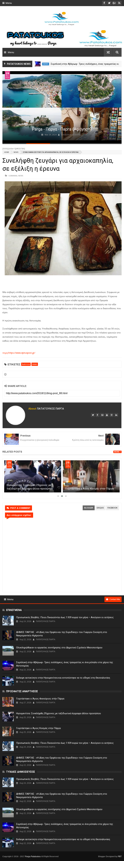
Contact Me (114, 599)
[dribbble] (112, 415)
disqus (100, 507)
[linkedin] (116, 415)
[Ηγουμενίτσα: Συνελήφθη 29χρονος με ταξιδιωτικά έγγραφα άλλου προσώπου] (32, 476)
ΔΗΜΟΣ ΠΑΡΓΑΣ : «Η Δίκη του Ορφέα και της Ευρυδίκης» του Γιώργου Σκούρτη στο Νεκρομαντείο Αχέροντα (61, 634)
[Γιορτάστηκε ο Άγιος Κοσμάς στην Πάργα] (91, 476)
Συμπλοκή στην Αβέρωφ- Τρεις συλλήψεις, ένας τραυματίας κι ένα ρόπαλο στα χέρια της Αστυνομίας (64, 664)
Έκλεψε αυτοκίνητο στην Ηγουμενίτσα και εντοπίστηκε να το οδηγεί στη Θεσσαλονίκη (63, 677)
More (116, 452)
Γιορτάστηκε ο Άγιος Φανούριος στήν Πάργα (40, 698)
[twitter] (93, 415)
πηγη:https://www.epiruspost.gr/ (18, 353)
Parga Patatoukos (33, 856)
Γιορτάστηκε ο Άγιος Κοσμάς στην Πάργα (89, 488)
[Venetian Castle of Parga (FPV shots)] (61, 107)
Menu (8, 3)
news (45, 64)
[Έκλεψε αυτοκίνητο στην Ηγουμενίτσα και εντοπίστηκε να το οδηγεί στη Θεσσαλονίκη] (8, 681)
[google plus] (102, 415)
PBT (120, 856)
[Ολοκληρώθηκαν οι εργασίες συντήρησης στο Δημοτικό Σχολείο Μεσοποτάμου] (8, 651)
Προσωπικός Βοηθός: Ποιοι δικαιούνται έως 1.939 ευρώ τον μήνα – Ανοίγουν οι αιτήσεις (65, 617)
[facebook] (97, 415)
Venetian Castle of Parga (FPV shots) (62, 129)
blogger (88, 507)
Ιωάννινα (13, 175)
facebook (112, 507)
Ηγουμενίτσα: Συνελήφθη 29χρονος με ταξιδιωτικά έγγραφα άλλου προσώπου (58, 713)
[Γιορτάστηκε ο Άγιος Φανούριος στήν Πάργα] (8, 702)
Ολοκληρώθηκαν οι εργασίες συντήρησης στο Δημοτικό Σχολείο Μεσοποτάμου (59, 647)
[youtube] (107, 415)
